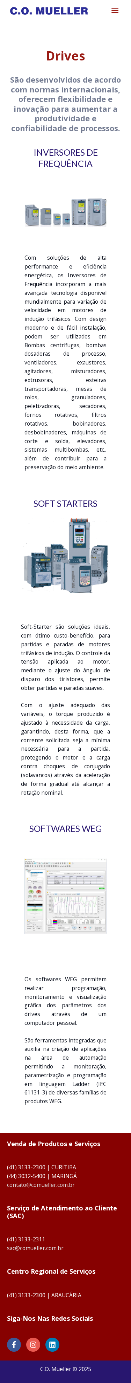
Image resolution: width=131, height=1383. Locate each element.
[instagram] (35, 1345)
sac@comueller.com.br (35, 1248)
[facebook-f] (16, 1345)
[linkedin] (53, 1345)
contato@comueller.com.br (41, 1185)
